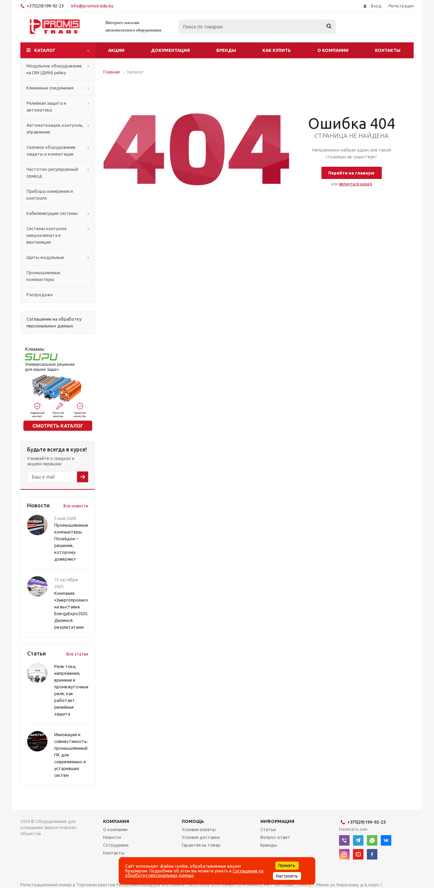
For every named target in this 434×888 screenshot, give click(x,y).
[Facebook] (372, 854)
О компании (333, 50)
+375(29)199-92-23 (45, 5)
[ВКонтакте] (386, 840)
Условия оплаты (199, 829)
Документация (170, 50)
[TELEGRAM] (358, 840)
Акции (116, 50)
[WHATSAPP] (372, 840)
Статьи (268, 829)
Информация (277, 821)
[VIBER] (344, 840)
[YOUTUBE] (358, 854)
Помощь (193, 821)
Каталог (45, 50)
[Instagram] (344, 854)
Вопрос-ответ (275, 837)
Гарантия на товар (201, 845)
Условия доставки (201, 837)
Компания (116, 821)
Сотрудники (116, 845)
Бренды (226, 50)
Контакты (387, 50)
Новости (112, 837)
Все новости (75, 506)
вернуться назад (355, 184)
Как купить (276, 50)
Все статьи (77, 654)
